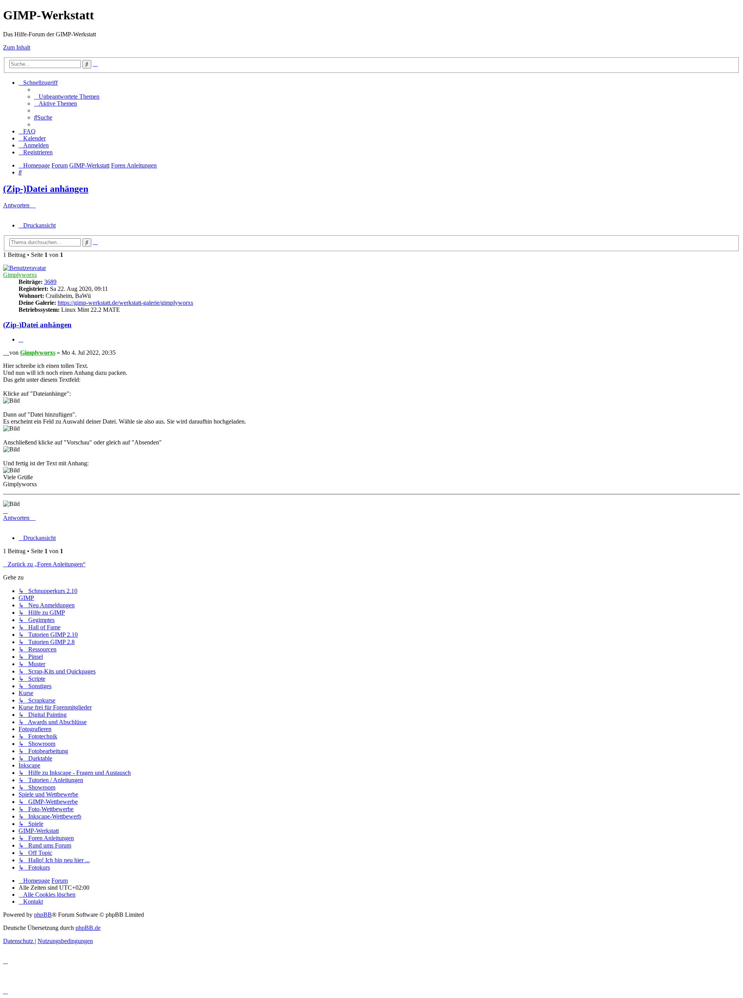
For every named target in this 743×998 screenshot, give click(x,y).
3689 (50, 282)
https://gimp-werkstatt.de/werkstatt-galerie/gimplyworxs (125, 302)
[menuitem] (66, 96)
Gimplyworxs (20, 275)
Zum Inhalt (16, 47)
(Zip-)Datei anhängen (45, 189)
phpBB (43, 914)
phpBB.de (88, 928)
